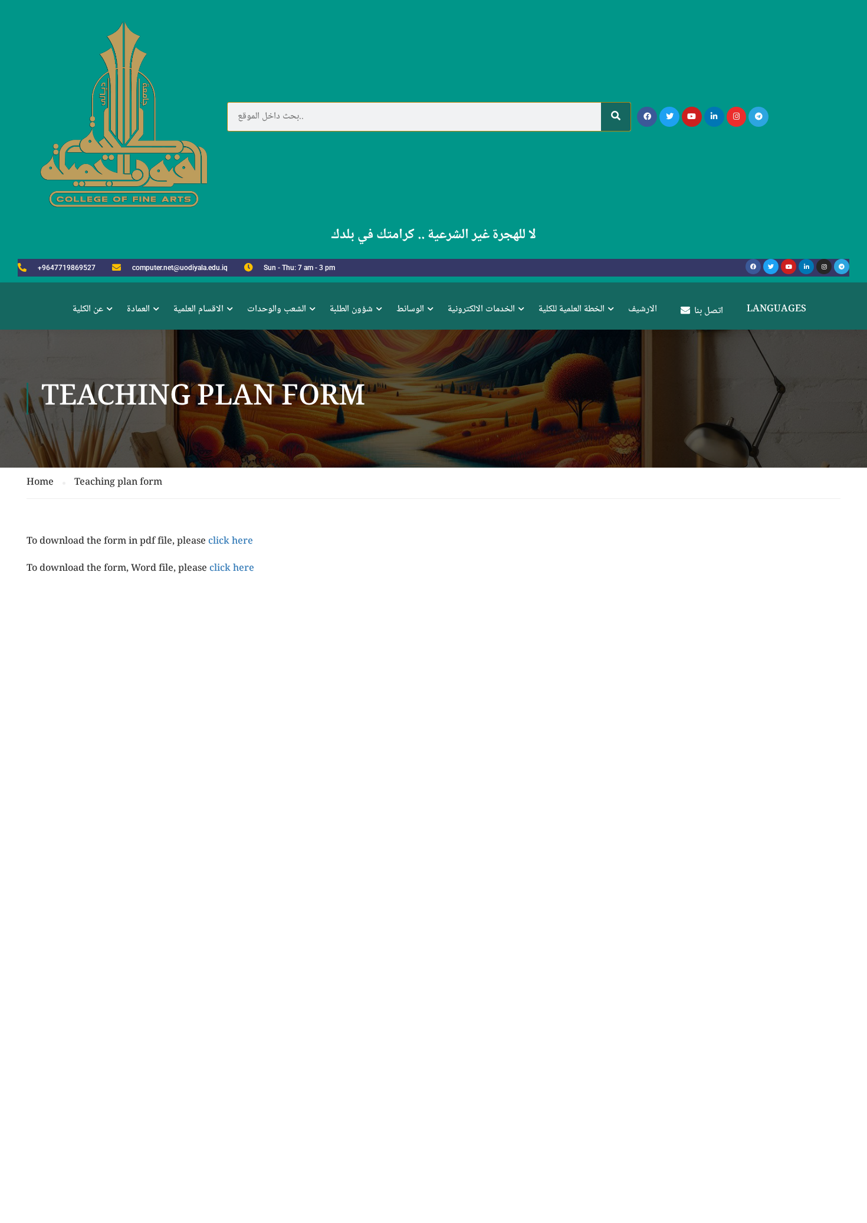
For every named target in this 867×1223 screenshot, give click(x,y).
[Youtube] (692, 117)
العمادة (138, 309)
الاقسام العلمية (198, 309)
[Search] (615, 117)
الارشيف (642, 309)
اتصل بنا (708, 311)
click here (230, 542)
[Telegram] (758, 117)
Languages (776, 309)
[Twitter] (669, 117)
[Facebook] (647, 117)
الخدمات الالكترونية (481, 309)
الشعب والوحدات (276, 309)
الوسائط (410, 309)
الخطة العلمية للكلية (571, 309)
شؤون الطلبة (351, 309)
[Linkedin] (714, 117)
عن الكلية (88, 309)
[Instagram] (737, 117)
